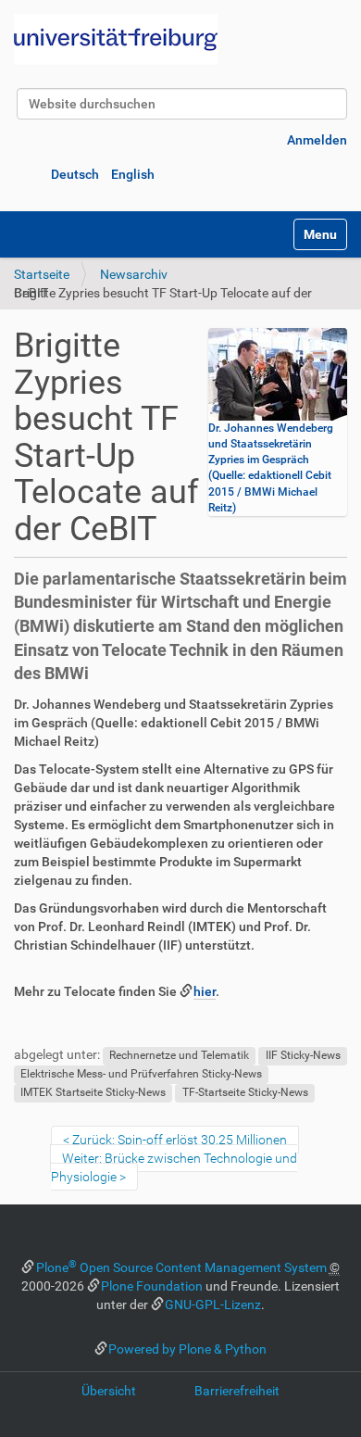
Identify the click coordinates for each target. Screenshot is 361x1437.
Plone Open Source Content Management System (181, 1267)
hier (204, 991)
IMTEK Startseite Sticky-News (93, 1092)
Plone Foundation (152, 1286)
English (133, 174)
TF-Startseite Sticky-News (245, 1092)
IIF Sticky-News (303, 1055)
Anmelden (317, 139)
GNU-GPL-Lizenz (213, 1304)
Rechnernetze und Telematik (179, 1055)
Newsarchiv (134, 274)
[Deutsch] (116, 39)
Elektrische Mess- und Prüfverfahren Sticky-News (141, 1073)
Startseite (41, 274)
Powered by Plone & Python (187, 1349)
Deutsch (75, 174)
